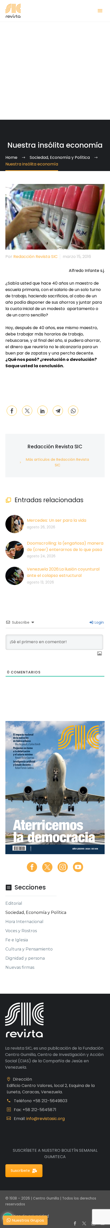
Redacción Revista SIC (35, 256)
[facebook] (32, 867)
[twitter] (47, 867)
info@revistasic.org (45, 1119)
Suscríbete (20, 1170)
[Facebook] (12, 411)
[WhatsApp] (73, 411)
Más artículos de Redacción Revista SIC (57, 462)
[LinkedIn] (42, 411)
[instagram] (63, 867)
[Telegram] (58, 411)
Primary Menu (100, 10)
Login (99, 622)
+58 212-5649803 (50, 1101)
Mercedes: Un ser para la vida (56, 520)
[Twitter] (27, 411)
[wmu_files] (99, 654)
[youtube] (78, 867)
